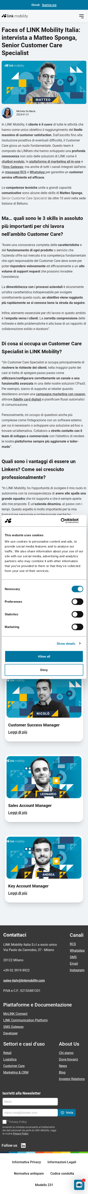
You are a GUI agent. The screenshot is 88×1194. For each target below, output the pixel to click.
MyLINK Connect (15, 1014)
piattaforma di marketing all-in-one (54, 161)
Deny (44, 669)
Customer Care (14, 1066)
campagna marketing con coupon (60, 394)
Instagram (77, 970)
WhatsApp (38, 172)
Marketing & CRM (15, 1072)
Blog (62, 1072)
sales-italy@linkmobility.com (24, 980)
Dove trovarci (68, 1059)
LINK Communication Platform (25, 1020)
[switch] (77, 601)
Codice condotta (62, 1173)
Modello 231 (44, 1185)
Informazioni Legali (61, 1162)
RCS (73, 944)
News (63, 1066)
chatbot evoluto (13, 161)
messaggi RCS (15, 172)
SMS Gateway (13, 1027)
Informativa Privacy (26, 1162)
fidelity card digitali (27, 399)
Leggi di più (17, 732)
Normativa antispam (29, 1173)
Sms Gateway (13, 167)
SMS (73, 957)
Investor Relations (72, 1079)
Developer (10, 1033)
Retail (7, 1053)
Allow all (44, 656)
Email (74, 964)
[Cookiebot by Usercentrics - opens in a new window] (65, 520)
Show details (66, 643)
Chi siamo (66, 1053)
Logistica (10, 1059)
